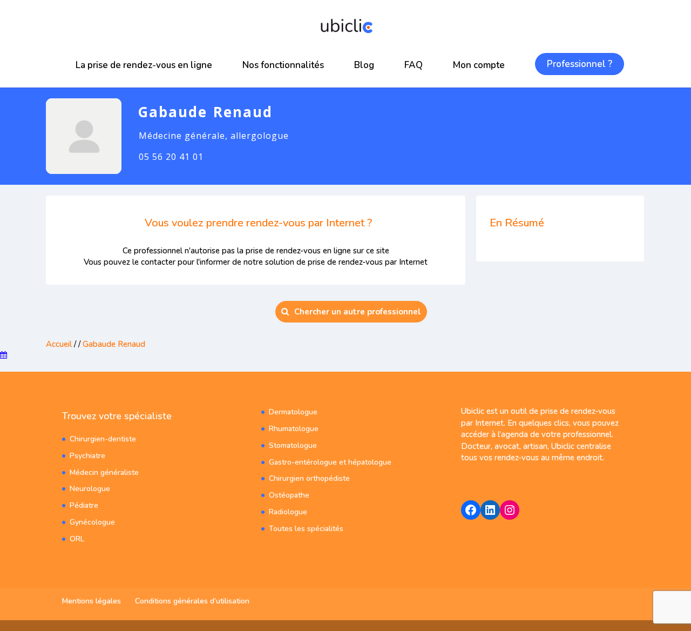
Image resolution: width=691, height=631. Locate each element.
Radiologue (288, 512)
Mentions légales (91, 601)
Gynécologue (92, 522)
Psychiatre (87, 456)
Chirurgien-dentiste (103, 439)
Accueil (59, 344)
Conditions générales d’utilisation (192, 601)
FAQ (413, 65)
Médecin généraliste (104, 472)
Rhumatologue (294, 429)
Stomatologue (293, 445)
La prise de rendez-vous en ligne (144, 65)
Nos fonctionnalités (283, 65)
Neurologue (90, 489)
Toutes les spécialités (306, 528)
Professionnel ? (579, 64)
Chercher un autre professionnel (357, 311)
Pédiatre (84, 505)
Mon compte (479, 65)
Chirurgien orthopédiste (309, 478)
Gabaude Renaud (114, 344)
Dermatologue (293, 412)
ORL (77, 539)
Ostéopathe (289, 495)
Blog (364, 65)
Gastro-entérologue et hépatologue (330, 462)
